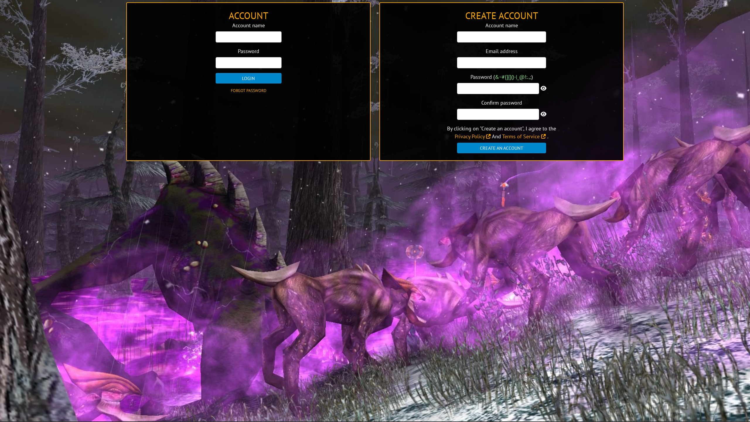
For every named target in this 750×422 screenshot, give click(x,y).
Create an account (501, 148)
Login (248, 78)
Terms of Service (521, 136)
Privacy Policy (470, 136)
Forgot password (248, 90)
